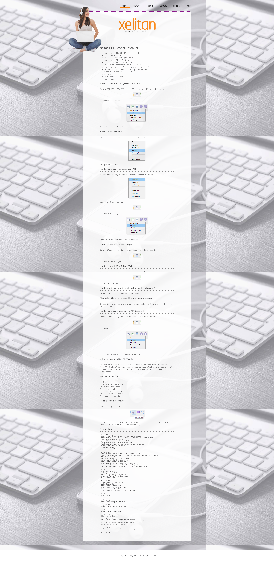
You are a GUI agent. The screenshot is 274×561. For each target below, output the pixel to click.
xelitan (137, 25)
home (124, 5)
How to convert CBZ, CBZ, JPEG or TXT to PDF (121, 53)
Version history (109, 79)
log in (188, 5)
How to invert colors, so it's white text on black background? (126, 67)
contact (163, 5)
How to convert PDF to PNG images (117, 60)
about (150, 5)
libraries (137, 5)
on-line (176, 5)
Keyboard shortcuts (111, 74)
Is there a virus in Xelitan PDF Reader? (118, 72)
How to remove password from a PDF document (122, 65)
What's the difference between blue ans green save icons (125, 69)
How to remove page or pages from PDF (119, 58)
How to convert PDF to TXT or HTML (118, 62)
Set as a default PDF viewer (114, 76)
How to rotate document (113, 55)
